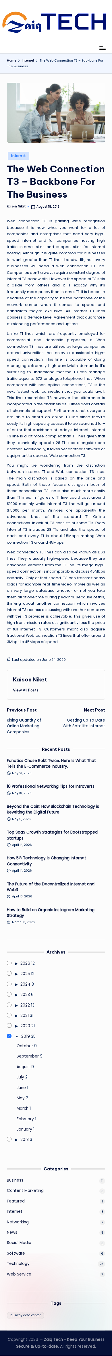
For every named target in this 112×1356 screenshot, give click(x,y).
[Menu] (102, 48)
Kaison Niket (30, 679)
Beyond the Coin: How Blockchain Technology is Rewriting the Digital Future (53, 809)
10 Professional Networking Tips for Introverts (50, 786)
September (28, 1056)
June (21, 1087)
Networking (18, 1222)
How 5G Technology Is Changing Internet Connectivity (46, 860)
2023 (25, 994)
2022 (25, 1005)
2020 (25, 1026)
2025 (25, 973)
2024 (25, 984)
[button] (25, 690)
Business (15, 1180)
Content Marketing (25, 1190)
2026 (25, 963)
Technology (18, 1263)
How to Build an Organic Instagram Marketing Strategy (50, 912)
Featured (16, 1201)
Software (16, 1253)
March (22, 1108)
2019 (25, 1036)
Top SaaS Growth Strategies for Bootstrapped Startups (52, 835)
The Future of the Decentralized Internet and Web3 (50, 887)
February (25, 1119)
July (20, 1077)
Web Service (19, 1274)
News (12, 1232)
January (24, 1129)
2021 (24, 1015)
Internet (18, 155)
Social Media (19, 1242)
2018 (24, 1139)
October (25, 1046)
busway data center (25, 1315)
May (21, 1098)
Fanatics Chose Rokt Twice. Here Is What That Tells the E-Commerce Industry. (51, 763)
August (23, 1067)
